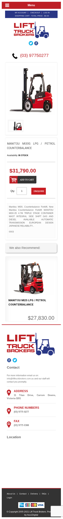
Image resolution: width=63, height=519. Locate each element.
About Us (11, 494)
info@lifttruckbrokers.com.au (20, 378)
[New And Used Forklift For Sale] (31, 29)
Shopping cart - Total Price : (32, 16)
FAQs (44, 494)
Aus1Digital (32, 515)
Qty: (12, 190)
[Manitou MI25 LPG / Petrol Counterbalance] (31, 277)
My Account (20, 13)
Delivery (34, 494)
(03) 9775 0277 (21, 411)
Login (9, 498)
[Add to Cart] (22, 180)
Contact (22, 494)
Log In (46, 13)
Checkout (35, 13)
